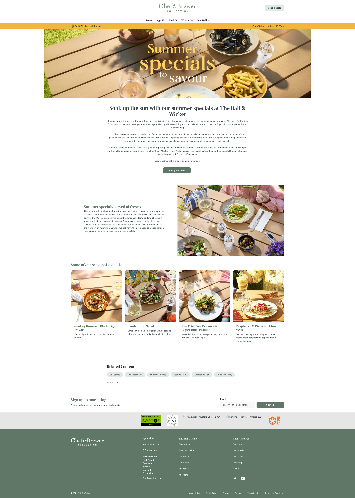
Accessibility (194, 493)
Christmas (115, 374)
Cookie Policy (211, 493)
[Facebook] (235, 478)
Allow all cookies (268, 7)
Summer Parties (158, 374)
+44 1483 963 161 (152, 444)
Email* (223, 399)
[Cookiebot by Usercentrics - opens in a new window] (81, 26)
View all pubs (253, 493)
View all (111, 382)
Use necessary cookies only (268, 16)
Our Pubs (237, 444)
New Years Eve (135, 374)
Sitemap (238, 493)
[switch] (143, 25)
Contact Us (184, 444)
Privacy (226, 493)
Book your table (176, 170)
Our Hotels (238, 450)
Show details (207, 26)
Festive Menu (180, 374)
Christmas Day (202, 374)
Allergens (183, 474)
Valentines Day (224, 374)
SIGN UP (270, 404)
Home (236, 468)
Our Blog (237, 462)
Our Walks (238, 456)
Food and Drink (186, 450)
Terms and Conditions (274, 493)
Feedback (184, 468)
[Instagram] (243, 478)
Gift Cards (184, 462)
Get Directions (150, 478)
